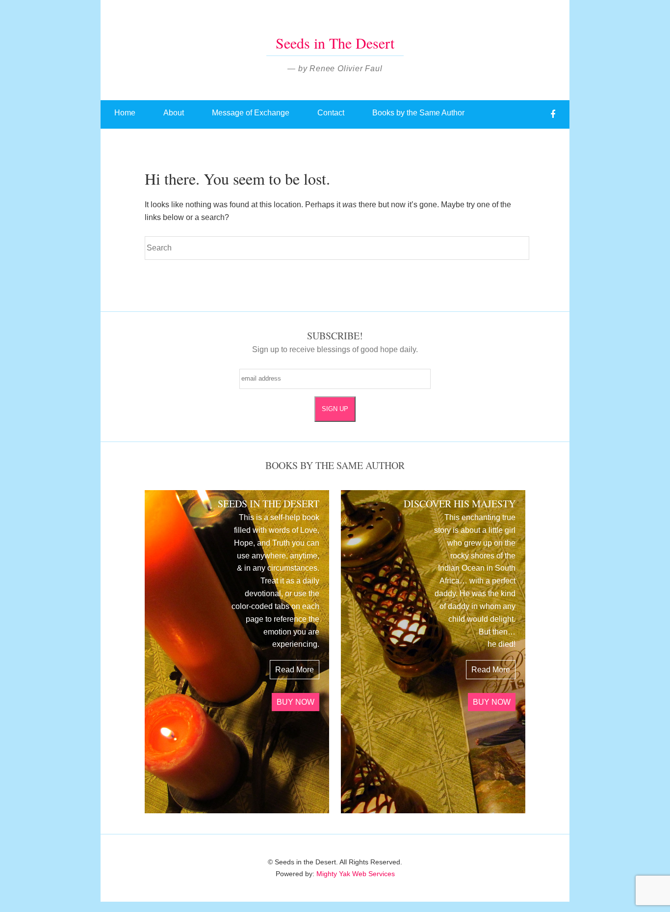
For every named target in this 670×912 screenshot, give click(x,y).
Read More (294, 669)
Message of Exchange (250, 113)
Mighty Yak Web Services (355, 874)
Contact (330, 113)
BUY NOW (295, 702)
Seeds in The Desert (335, 43)
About (173, 113)
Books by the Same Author (418, 113)
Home (124, 113)
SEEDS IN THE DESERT (268, 503)
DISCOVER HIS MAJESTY (459, 503)
